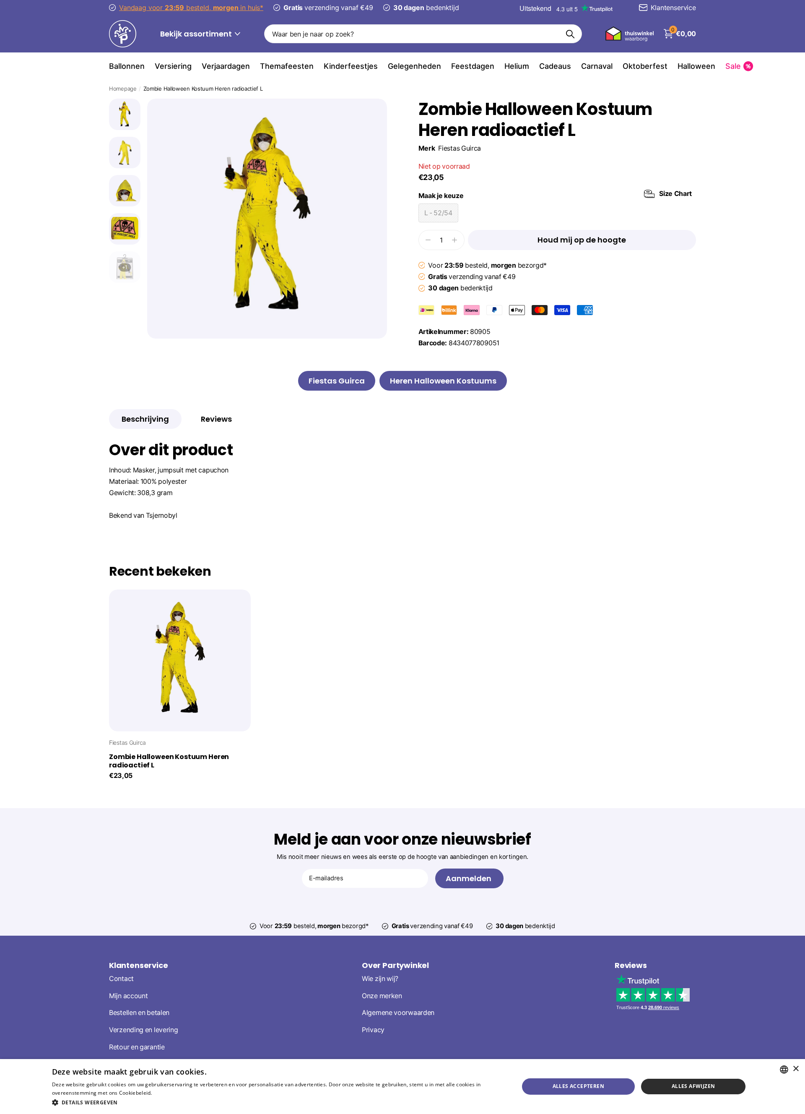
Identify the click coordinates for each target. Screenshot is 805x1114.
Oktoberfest (645, 66)
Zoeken (570, 33)
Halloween (696, 66)
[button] (278, 1102)
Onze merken (382, 996)
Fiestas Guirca (459, 148)
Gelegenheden (414, 66)
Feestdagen (472, 66)
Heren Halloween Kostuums (443, 381)
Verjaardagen (226, 66)
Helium (516, 66)
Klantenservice (138, 965)
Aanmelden (469, 878)
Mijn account (128, 996)
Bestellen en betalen (139, 1013)
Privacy (373, 1030)
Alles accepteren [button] (578, 1086)
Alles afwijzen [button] (693, 1086)
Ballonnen (127, 66)
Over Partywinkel (395, 965)
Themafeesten (287, 66)
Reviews (631, 965)
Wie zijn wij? (380, 979)
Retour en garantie (137, 1047)
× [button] (795, 1069)
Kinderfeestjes (351, 66)
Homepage (123, 88)
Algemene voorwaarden (398, 1013)
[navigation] (124, 114)
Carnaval (597, 66)
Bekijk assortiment (197, 34)
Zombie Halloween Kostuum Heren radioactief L (169, 761)
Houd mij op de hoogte (582, 240)
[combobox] (784, 1069)
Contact (121, 979)
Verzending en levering (143, 1030)
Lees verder (167, 1092)
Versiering (173, 66)
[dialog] (402, 1086)
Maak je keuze (555, 195)
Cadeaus (555, 66)
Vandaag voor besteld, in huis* (191, 7)
